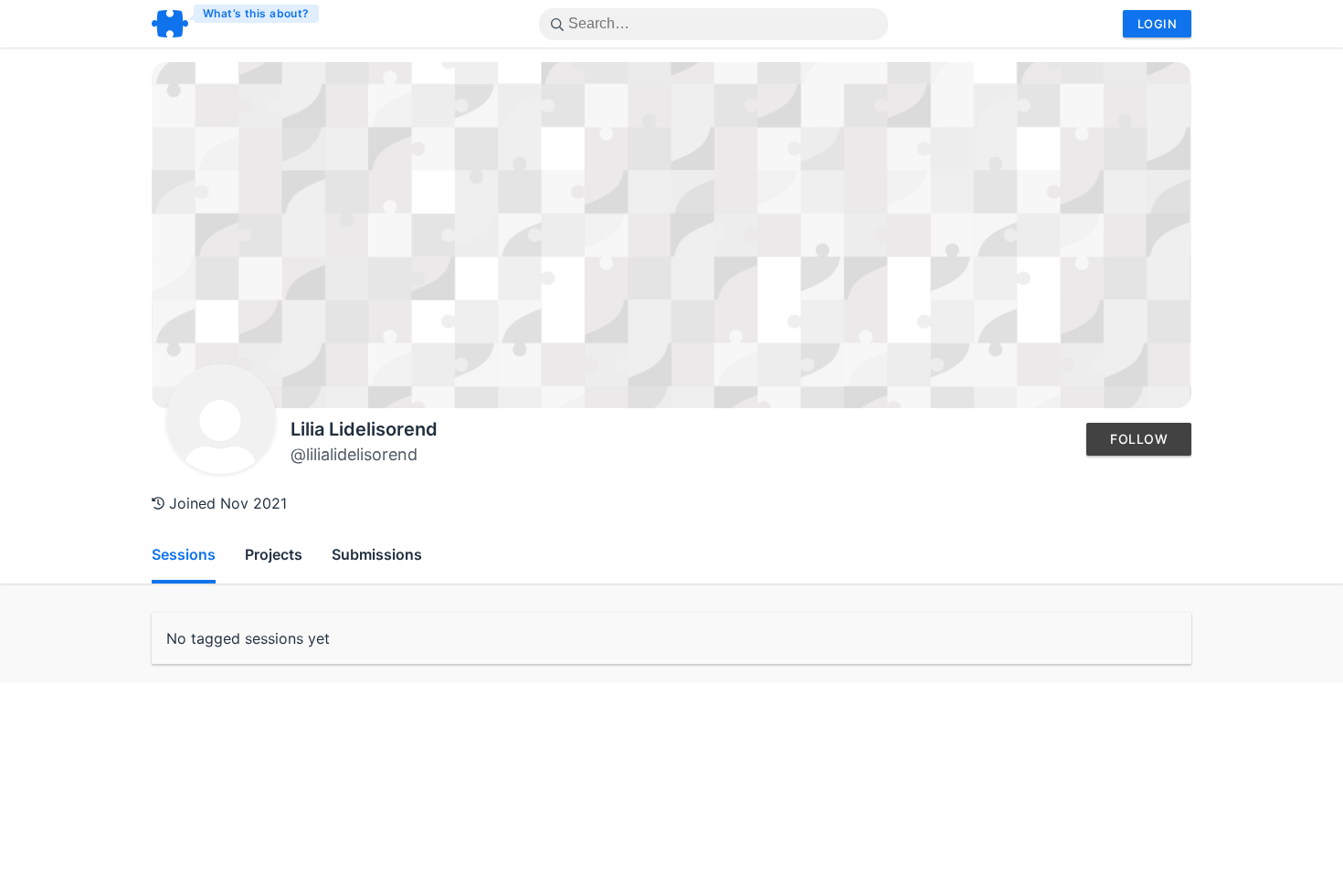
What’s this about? (256, 13)
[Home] (236, 23)
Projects (273, 554)
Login (1157, 23)
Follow (1139, 439)
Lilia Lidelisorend (364, 429)
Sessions (184, 554)
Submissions (377, 554)
